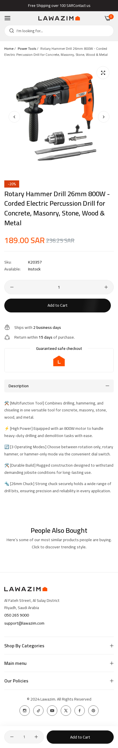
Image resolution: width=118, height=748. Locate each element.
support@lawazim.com (24, 623)
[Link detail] (24, 710)
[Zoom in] (103, 72)
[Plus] (106, 287)
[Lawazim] (59, 18)
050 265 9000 (16, 615)
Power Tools (27, 48)
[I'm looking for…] (10, 31)
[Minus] (12, 287)
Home (8, 48)
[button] (103, 117)
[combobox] (59, 31)
